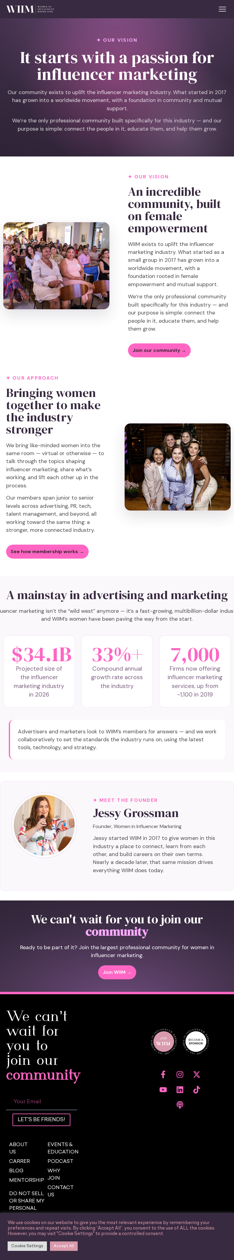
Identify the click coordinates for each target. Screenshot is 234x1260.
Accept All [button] (64, 1246)
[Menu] (222, 9)
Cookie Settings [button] (27, 1246)
